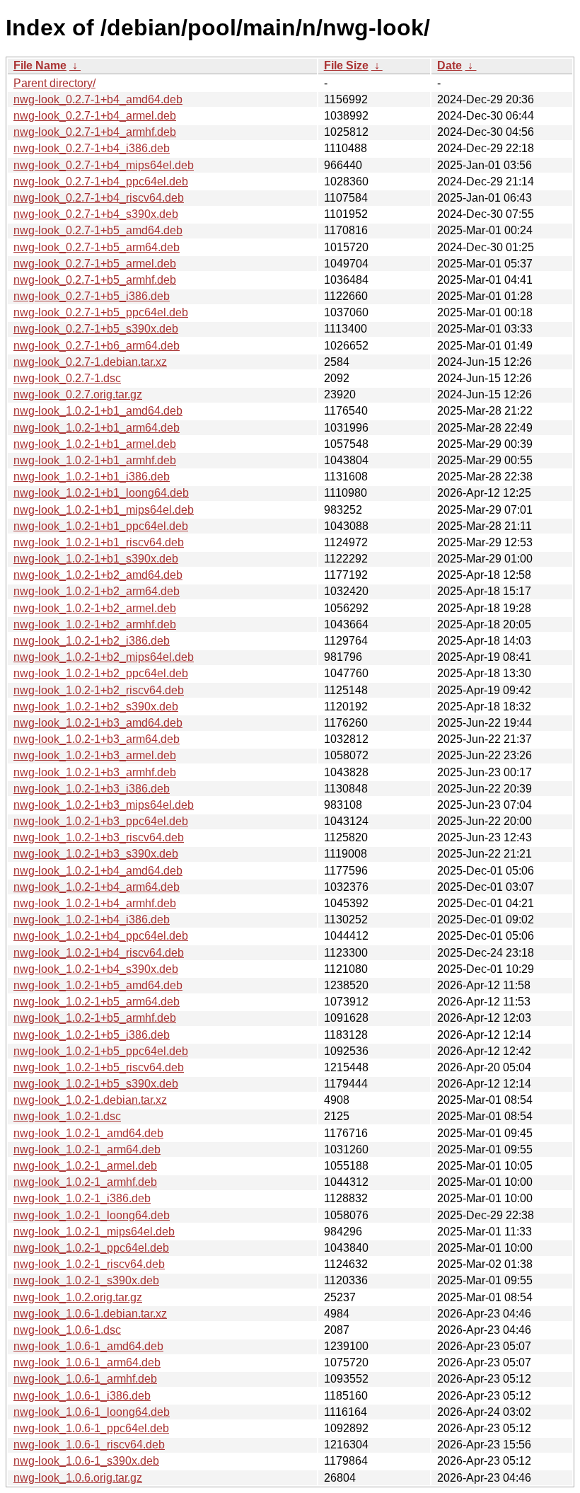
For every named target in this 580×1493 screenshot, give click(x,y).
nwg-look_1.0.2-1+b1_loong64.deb (101, 493)
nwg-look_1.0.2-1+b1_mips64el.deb (103, 510)
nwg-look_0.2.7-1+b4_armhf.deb (94, 132)
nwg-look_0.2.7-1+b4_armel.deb (94, 116)
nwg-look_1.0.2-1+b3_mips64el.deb (103, 805)
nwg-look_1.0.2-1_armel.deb (85, 1166)
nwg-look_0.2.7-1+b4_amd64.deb (97, 99)
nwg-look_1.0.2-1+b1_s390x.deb (95, 559)
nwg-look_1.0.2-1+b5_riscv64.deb (98, 1067)
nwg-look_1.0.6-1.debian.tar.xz (90, 1314)
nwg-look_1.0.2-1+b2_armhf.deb (94, 624)
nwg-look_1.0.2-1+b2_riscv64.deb (98, 690)
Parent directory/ (54, 83)
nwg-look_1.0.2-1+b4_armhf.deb (94, 903)
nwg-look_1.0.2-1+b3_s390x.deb (95, 854)
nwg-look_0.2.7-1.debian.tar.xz (90, 362)
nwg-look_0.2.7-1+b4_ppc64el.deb (100, 181)
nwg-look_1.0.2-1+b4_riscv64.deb (98, 953)
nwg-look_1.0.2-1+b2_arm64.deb (96, 591)
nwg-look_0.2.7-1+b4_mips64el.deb (103, 165)
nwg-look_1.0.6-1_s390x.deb (86, 1461)
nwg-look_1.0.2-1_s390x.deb (86, 1280)
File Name (39, 65)
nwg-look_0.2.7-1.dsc (67, 378)
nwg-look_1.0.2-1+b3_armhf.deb (94, 772)
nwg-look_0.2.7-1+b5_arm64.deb (96, 247)
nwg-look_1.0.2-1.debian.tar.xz (90, 1100)
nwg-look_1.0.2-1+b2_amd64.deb (97, 575)
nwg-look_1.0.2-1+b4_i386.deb (91, 919)
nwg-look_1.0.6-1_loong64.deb (91, 1412)
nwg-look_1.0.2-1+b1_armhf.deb (94, 460)
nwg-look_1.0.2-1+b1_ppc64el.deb (100, 526)
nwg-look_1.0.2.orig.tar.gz (77, 1297)
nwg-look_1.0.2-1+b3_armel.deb (94, 755)
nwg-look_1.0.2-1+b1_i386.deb (91, 477)
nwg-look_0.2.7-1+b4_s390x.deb (95, 214)
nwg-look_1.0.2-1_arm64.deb (87, 1149)
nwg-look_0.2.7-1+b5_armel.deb (94, 264)
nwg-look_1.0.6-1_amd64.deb (88, 1346)
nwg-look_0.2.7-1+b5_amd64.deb (97, 230)
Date (449, 65)
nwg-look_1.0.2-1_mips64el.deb (94, 1232)
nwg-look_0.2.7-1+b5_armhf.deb (94, 280)
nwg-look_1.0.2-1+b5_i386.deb (91, 1035)
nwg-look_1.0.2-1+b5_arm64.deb (96, 1002)
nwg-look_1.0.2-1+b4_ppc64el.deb (100, 936)
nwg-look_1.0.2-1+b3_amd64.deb (97, 723)
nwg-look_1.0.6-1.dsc (67, 1330)
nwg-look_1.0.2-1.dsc (67, 1116)
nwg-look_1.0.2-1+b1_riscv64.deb (98, 542)
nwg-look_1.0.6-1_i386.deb (82, 1396)
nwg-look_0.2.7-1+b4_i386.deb (91, 148)
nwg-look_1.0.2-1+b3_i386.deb (91, 789)
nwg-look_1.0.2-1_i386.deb (82, 1198)
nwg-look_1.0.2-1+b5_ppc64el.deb (100, 1051)
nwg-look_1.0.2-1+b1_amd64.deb (97, 411)
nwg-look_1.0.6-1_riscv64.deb (89, 1445)
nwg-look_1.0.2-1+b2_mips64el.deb (103, 657)
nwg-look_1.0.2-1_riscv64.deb (89, 1264)
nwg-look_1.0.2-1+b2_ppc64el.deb (100, 673)
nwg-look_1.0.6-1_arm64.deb (87, 1362)
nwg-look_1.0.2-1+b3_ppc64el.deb (100, 821)
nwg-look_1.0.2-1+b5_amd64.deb (97, 985)
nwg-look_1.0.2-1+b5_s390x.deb (95, 1084)
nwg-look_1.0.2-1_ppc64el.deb (91, 1248)
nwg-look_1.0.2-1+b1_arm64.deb (96, 428)
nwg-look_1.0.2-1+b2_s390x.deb (95, 707)
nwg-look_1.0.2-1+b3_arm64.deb (96, 739)
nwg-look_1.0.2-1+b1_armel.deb (94, 444)
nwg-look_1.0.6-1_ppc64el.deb (91, 1428)
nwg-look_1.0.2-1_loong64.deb (91, 1215)
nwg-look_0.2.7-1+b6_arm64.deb (96, 346)
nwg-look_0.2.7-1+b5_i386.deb (91, 296)
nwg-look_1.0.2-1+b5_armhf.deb (94, 1018)
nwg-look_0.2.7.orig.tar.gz (77, 394)
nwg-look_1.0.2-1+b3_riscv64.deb (98, 837)
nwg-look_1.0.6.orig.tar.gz (77, 1478)
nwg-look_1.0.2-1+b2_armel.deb (94, 608)
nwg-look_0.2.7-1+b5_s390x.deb (95, 329)
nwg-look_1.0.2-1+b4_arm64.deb (96, 887)
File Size (346, 65)
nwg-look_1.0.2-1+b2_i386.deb (91, 641)
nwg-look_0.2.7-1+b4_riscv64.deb (98, 198)
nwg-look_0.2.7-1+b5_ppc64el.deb (100, 312)
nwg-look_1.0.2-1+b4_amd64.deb (97, 871)
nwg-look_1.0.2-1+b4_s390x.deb (95, 969)
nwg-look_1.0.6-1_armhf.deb (85, 1379)
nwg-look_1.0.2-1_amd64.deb (88, 1133)
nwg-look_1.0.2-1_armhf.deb (85, 1182)
